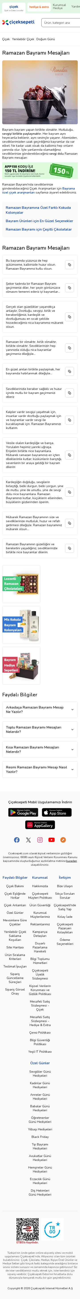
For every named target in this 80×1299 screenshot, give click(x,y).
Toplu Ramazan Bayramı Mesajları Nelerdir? (33, 729)
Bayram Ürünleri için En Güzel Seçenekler (39, 221)
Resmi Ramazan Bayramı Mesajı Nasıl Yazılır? (36, 769)
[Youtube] (51, 839)
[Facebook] (16, 839)
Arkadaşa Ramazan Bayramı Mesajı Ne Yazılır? (35, 709)
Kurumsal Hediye (59, 6)
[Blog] (63, 839)
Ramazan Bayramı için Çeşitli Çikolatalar (39, 229)
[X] (28, 839)
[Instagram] (40, 839)
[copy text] (69, 264)
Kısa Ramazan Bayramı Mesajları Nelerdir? (32, 749)
